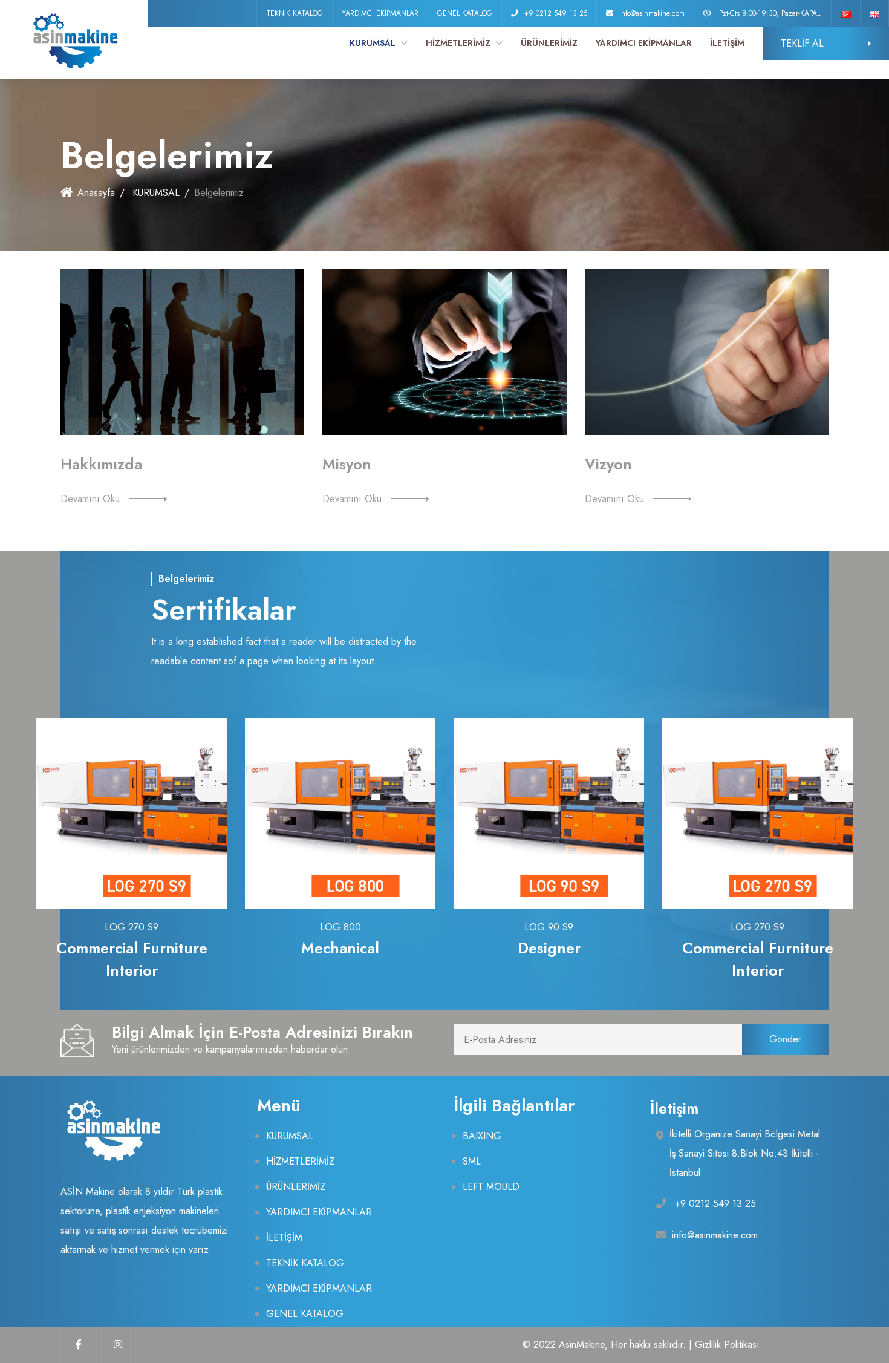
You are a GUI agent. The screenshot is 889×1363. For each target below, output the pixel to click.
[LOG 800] (340, 813)
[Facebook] (78, 1345)
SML (472, 1161)
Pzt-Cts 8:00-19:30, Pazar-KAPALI (770, 13)
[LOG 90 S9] (549, 813)
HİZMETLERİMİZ (459, 43)
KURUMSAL (374, 43)
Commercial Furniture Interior (131, 959)
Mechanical (340, 948)
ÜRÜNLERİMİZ (549, 43)
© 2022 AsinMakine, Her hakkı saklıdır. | (609, 1345)
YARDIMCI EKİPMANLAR (380, 13)
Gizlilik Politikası (727, 1345)
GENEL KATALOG (464, 13)
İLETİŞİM (727, 43)
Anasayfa (96, 193)
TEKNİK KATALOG (294, 13)
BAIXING (482, 1136)
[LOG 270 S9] (132, 813)
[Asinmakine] (74, 39)
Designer (549, 948)
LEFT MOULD (491, 1187)
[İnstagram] (118, 1345)
